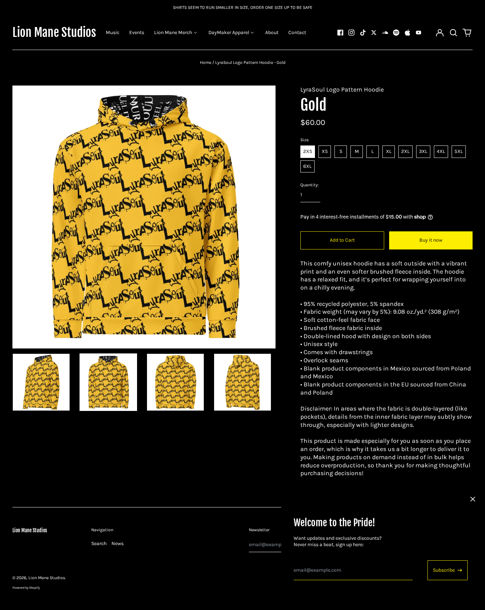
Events (136, 32)
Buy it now (430, 240)
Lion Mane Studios (54, 32)
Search (99, 543)
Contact (297, 32)
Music (112, 32)
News (117, 543)
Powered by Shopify (26, 587)
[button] (453, 32)
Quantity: (309, 184)
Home (205, 62)
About (271, 32)
